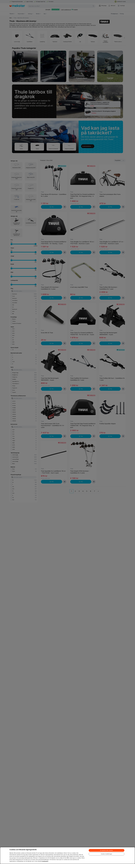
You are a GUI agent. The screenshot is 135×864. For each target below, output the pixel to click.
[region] (67, 855)
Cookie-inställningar (106, 854)
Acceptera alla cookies (106, 850)
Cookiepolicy (45, 861)
